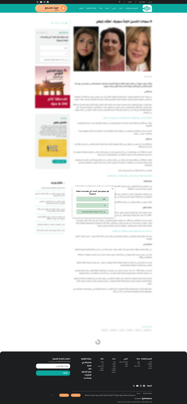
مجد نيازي (122, 330)
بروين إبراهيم (104, 330)
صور (89, 368)
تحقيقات (150, 364)
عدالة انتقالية (91, 8)
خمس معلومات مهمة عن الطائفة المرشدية (51, 224)
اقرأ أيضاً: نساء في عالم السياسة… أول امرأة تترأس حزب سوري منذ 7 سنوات (127, 118)
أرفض (64, 395)
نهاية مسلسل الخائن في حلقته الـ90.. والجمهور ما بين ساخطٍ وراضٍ (50, 194)
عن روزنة (138, 393)
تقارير (150, 362)
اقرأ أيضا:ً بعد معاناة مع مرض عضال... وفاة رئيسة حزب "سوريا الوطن (129, 175)
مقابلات (114, 370)
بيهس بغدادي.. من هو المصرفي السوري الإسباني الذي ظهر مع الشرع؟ (52, 202)
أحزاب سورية (138, 330)
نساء (107, 8)
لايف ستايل (137, 366)
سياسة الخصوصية (147, 393)
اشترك (65, 373)
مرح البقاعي (129, 330)
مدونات (150, 368)
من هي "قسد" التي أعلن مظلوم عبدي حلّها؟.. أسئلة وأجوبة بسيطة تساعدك (51, 210)
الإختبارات (88, 375)
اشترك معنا (142, 2)
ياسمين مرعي (113, 330)
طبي (139, 362)
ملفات (114, 364)
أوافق (75, 395)
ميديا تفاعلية (86, 371)
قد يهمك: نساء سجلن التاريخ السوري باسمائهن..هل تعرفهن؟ (132, 231)
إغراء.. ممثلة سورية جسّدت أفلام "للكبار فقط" (50, 230)
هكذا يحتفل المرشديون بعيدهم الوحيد (53, 188)
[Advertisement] (112, 306)
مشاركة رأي (86, 362)
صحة (121, 8)
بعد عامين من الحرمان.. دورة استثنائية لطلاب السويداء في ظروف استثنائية (51, 218)
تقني (126, 364)
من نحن (150, 2)
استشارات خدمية (124, 362)
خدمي (114, 8)
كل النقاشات (43, 32)
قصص (150, 366)
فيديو (114, 366)
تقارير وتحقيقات (132, 8)
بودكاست (87, 378)
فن (103, 364)
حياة (100, 8)
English (130, 2)
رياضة (102, 362)
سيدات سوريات (147, 330)
